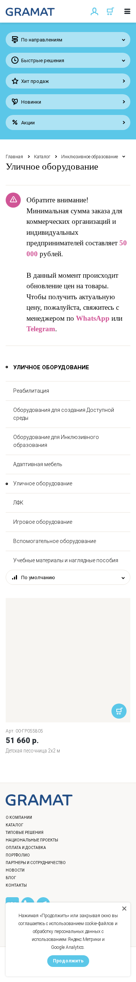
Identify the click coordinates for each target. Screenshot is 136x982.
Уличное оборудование (42, 483)
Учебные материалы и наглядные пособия (65, 560)
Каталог (42, 156)
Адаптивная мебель (37, 464)
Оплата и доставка (26, 848)
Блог (11, 878)
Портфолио (18, 855)
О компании (19, 817)
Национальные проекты (32, 840)
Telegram (40, 329)
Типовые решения (24, 833)
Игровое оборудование (42, 522)
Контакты (16, 885)
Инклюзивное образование (89, 156)
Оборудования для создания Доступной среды (63, 414)
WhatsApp (93, 318)
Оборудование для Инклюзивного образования (56, 441)
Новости (15, 870)
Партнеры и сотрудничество (36, 863)
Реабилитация (31, 391)
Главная (14, 156)
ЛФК (18, 503)
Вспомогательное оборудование (54, 541)
